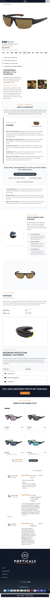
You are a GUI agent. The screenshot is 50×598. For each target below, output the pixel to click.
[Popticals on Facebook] (23, 582)
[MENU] (0, 1)
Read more (24, 515)
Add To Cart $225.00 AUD (25, 595)
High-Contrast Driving (35, 178)
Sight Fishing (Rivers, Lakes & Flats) (25, 174)
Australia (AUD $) (24, 587)
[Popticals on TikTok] (27, 582)
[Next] (47, 22)
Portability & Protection (26, 63)
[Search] (44, 1)
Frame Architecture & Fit (26, 60)
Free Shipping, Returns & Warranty (26, 66)
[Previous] (3, 22)
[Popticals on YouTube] (29, 582)
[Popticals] (25, 1)
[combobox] (38, 470)
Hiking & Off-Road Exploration (25, 182)
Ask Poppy (25, 393)
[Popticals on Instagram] (25, 582)
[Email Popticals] (20, 582)
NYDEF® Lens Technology (26, 57)
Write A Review (33, 460)
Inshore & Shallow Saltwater (16, 178)
